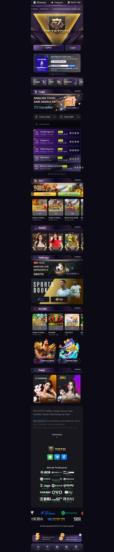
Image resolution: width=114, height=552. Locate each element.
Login (73, 47)
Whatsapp (41, 2)
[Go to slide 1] (49, 74)
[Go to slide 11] (64, 74)
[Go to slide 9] (61, 74)
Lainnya (77, 91)
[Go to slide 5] (56, 74)
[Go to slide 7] (59, 74)
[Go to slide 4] (54, 74)
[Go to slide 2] (50, 74)
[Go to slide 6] (57, 74)
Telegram (58, 2)
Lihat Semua (57, 435)
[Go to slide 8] (60, 74)
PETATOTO (39, 421)
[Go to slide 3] (53, 74)
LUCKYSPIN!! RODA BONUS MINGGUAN (58, 9)
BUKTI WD (76, 2)
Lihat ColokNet (71, 108)
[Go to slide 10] (63, 74)
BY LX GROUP (71, 273)
